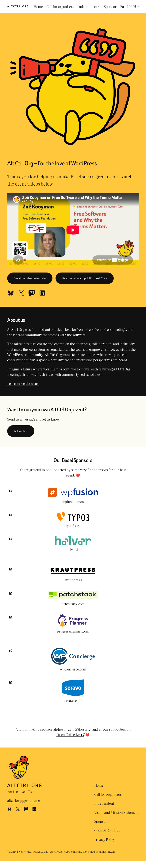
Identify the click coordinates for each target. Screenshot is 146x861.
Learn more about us (23, 383)
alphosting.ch (63, 729)
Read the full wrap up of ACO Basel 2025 (84, 278)
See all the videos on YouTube (30, 278)
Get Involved (21, 431)
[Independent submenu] (99, 7)
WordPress (56, 851)
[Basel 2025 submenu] (138, 7)
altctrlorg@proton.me (23, 800)
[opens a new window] (73, 498)
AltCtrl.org (18, 6)
